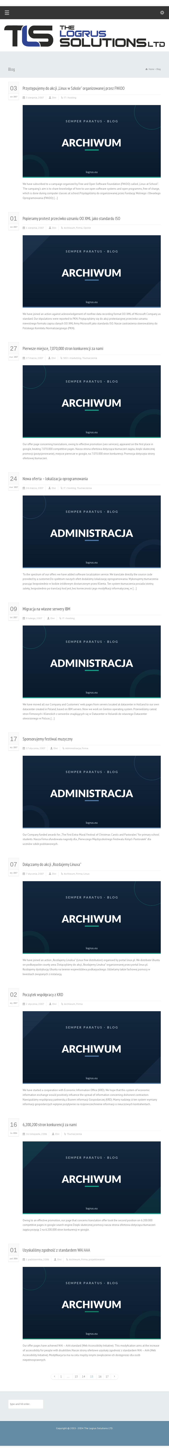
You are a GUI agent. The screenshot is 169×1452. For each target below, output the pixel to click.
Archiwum (69, 227)
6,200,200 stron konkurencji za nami (50, 1124)
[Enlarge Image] (92, 110)
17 (107, 1376)
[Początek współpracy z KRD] (92, 1078)
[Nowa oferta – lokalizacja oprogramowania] (92, 563)
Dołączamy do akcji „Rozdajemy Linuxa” (52, 864)
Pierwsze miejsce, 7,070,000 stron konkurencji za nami (63, 348)
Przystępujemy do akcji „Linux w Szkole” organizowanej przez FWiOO (73, 88)
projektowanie (97, 1259)
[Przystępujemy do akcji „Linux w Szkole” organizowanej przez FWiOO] (92, 172)
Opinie (87, 227)
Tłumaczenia (89, 357)
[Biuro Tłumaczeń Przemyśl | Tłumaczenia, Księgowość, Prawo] (84, 46)
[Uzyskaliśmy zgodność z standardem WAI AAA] (92, 1334)
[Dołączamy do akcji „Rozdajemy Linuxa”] (92, 948)
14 (83, 1376)
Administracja (73, 748)
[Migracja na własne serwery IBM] (92, 693)
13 (76, 1376)
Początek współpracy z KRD (43, 994)
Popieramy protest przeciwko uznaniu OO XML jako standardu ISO (71, 218)
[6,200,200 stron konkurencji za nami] (92, 1209)
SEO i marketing (72, 357)
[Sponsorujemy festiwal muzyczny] (92, 823)
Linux (86, 873)
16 (100, 1376)
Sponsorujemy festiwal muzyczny (48, 739)
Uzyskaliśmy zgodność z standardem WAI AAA (56, 1250)
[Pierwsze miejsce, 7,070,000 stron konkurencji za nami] (92, 432)
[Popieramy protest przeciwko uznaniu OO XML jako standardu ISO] (92, 302)
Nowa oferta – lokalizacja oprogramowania (55, 478)
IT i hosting (70, 97)
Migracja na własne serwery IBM (46, 609)
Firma (79, 227)
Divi (54, 97)
